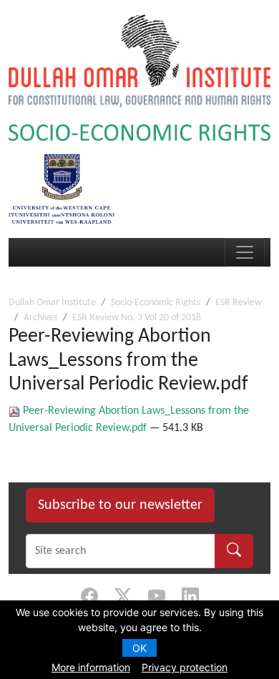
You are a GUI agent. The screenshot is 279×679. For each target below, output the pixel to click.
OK (139, 648)
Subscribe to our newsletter (120, 505)
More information (91, 667)
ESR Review (238, 302)
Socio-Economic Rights (155, 302)
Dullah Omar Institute (52, 302)
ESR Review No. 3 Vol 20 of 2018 (136, 317)
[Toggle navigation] (245, 252)
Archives (40, 317)
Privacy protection (184, 667)
